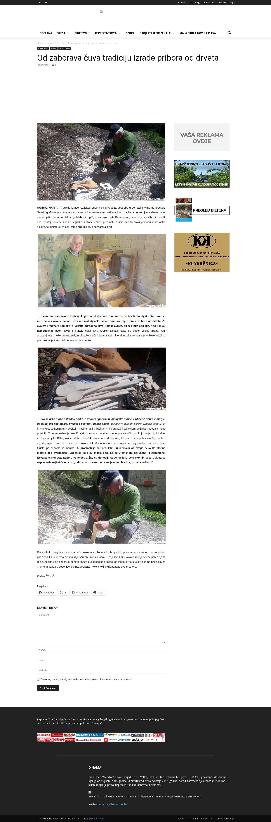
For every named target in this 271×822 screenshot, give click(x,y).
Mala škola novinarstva (198, 33)
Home (40, 43)
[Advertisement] (135, 96)
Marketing (194, 2)
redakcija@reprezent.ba (113, 804)
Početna (46, 33)
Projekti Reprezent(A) (155, 33)
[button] (229, 33)
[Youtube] (46, 2)
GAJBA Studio (97, 818)
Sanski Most (65, 48)
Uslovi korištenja (226, 2)
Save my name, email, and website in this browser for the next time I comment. (87, 679)
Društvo (80, 33)
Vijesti (61, 33)
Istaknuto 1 (52, 43)
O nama (182, 2)
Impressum (208, 2)
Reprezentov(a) (106, 33)
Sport (130, 33)
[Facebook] (40, 2)
